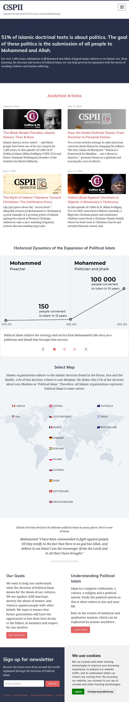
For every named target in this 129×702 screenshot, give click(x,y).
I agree (78, 691)
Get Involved (17, 635)
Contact (7, 695)
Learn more (80, 629)
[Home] (33, 7)
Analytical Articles (65, 95)
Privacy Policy (21, 695)
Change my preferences (100, 691)
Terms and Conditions (42, 695)
